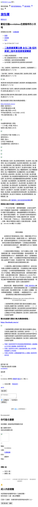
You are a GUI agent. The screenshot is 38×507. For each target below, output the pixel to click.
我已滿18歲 (4, 503)
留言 (19, 379)
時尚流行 (15, 384)
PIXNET (8, 479)
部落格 (6, 38)
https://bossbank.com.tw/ (8, 104)
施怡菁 (5, 14)
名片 (5, 40)
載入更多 (3, 391)
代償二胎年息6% (30, 285)
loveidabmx (4, 368)
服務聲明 (19, 481)
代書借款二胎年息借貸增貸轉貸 (20, 200)
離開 (10, 503)
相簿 (5, 35)
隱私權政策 (33, 479)
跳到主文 (4, 19)
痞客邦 (15, 379)
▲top (2, 387)
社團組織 (16, 32)
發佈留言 (3, 402)
